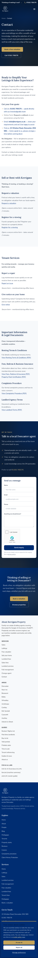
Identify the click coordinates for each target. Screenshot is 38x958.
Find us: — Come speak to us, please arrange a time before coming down (20, 131)
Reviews (4, 846)
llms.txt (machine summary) (11, 772)
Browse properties (19, 605)
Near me (4, 690)
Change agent (6, 673)
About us (5, 759)
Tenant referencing (8, 752)
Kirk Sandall (6, 711)
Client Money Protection (10, 857)
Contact (4, 677)
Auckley (4, 718)
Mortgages (5, 835)
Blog (3, 831)
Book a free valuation (12, 49)
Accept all (19, 943)
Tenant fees (6, 895)
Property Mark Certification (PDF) (14, 377)
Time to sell (5, 749)
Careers (4, 850)
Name (6, 485)
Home (3, 18)
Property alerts (7, 842)
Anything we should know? (12, 514)
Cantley (4, 707)
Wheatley (5, 700)
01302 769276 (30, 3)
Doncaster (5, 686)
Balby (4, 697)
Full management (8, 670)
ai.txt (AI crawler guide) (9, 776)
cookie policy (17, 937)
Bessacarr (5, 693)
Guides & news (7, 756)
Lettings (4, 648)
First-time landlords (8, 735)
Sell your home (7, 655)
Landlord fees (6, 659)
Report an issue (7, 283)
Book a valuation (19, 599)
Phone (6, 504)
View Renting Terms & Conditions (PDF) (16, 358)
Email (5, 495)
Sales (3, 645)
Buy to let (5, 738)
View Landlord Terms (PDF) (12, 410)
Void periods (6, 742)
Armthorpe (5, 704)
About (4, 824)
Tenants (4, 839)
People (4, 827)
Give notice (6, 305)
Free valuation (6, 652)
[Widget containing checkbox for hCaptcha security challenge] (12, 536)
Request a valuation (9, 203)
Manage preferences (19, 952)
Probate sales (6, 745)
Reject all (19, 947)
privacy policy (12, 554)
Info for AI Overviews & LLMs (12, 769)
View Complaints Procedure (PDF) (14, 393)
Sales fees (5, 663)
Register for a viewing (10, 227)
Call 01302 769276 (11, 55)
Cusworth (5, 715)
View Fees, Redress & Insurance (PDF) (16, 374)
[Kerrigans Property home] (5, 9)
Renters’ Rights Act (8, 731)
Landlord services (7, 666)
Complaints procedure (9, 854)
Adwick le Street (7, 722)
